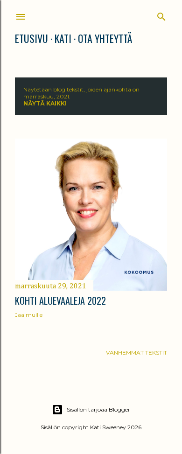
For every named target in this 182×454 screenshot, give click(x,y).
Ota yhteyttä (105, 38)
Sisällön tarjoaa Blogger (98, 409)
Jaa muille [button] (28, 314)
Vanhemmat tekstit (136, 352)
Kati (63, 38)
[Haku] (161, 15)
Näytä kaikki (45, 103)
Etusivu (31, 38)
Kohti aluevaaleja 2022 (60, 300)
